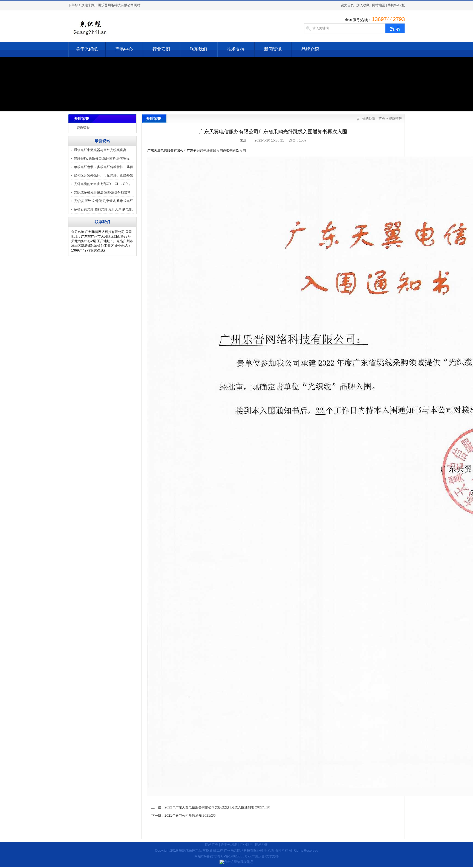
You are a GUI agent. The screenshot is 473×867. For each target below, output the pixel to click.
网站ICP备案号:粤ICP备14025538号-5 (222, 856)
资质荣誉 (83, 128)
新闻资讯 (273, 49)
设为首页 (347, 5)
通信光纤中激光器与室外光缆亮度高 (100, 150)
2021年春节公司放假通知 (183, 815)
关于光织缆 (87, 49)
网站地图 (378, 5)
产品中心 (124, 49)
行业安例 (161, 49)
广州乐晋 (258, 856)
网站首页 (211, 844)
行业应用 (246, 844)
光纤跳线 (209, 150)
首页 (382, 118)
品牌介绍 (310, 49)
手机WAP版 (396, 5)
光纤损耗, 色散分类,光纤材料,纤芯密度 (102, 158)
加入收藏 (363, 5)
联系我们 (198, 49)
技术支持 (235, 49)
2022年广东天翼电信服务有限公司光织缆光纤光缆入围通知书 (209, 807)
